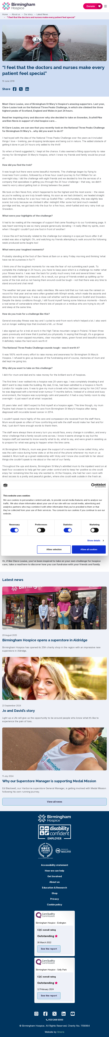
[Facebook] (15, 89)
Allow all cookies (88, 549)
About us (16, 14)
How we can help (54, 870)
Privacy (54, 898)
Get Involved (54, 876)
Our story (28, 14)
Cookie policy (54, 904)
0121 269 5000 (55, 1020)
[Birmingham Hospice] (18, 6)
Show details (93, 540)
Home (5, 14)
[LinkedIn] (27, 89)
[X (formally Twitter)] (21, 89)
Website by (54, 1032)
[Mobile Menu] (105, 6)
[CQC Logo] (45, 917)
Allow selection (54, 549)
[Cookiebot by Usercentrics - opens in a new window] (93, 485)
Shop (54, 893)
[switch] (41, 530)
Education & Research (54, 887)
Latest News (42, 14)
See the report (49, 948)
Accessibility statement (54, 865)
